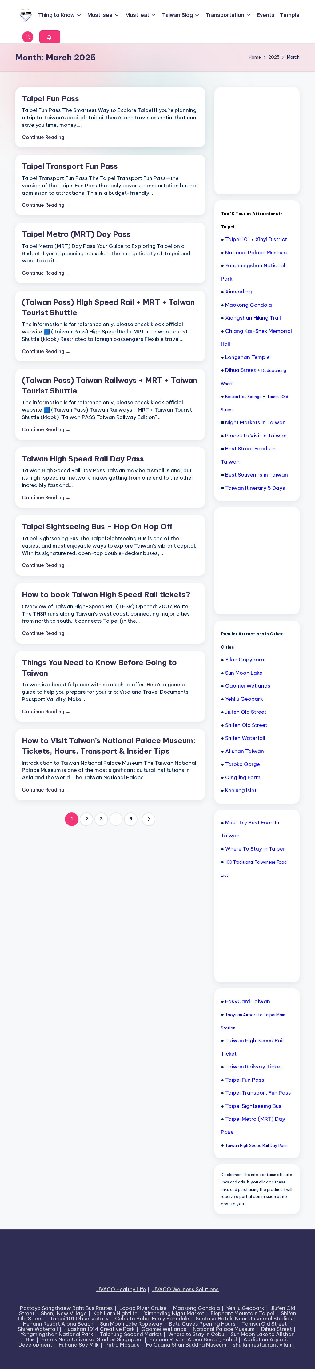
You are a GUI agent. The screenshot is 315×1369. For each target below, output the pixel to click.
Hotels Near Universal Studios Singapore (92, 1339)
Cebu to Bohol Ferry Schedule (152, 1318)
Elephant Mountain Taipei (242, 1313)
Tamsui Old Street (264, 1323)
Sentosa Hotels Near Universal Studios (244, 1318)
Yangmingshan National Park (56, 1334)
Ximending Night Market (174, 1313)
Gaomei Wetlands (163, 1329)
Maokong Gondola (196, 1308)
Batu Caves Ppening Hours (202, 1323)
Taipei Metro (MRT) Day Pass (76, 234)
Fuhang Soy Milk (79, 1344)
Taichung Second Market (131, 1334)
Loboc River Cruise (143, 1308)
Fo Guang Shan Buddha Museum (186, 1344)
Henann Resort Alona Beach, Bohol (193, 1339)
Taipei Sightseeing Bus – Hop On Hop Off (97, 526)
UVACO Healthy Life (121, 1289)
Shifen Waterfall (38, 1329)
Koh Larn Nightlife (115, 1313)
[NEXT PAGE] (148, 819)
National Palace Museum (224, 1329)
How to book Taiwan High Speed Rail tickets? (106, 594)
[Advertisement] (267, 140)
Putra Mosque (122, 1344)
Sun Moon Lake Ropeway (131, 1323)
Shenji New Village (64, 1313)
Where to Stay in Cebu (196, 1334)
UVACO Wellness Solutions (185, 1289)
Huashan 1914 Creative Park (99, 1329)
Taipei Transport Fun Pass (70, 166)
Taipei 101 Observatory (79, 1318)
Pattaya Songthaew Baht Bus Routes (66, 1308)
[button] (49, 36)
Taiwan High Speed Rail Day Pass (83, 458)
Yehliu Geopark (245, 1308)
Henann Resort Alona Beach (58, 1323)
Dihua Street (276, 1329)
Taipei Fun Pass (50, 98)
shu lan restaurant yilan (262, 1344)
